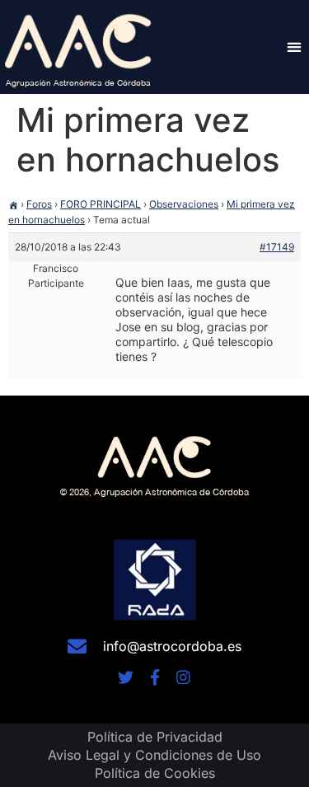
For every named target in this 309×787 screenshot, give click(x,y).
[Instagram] (183, 677)
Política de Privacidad (154, 736)
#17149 (277, 247)
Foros (39, 204)
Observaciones (183, 204)
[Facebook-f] (154, 677)
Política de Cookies (155, 773)
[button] (294, 46)
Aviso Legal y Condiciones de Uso (154, 755)
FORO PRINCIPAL (100, 204)
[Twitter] (125, 677)
